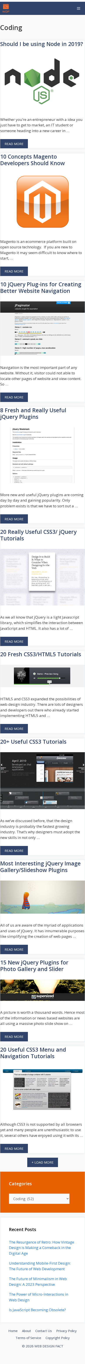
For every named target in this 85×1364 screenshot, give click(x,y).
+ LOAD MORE (43, 1162)
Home (13, 1331)
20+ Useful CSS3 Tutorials (33, 741)
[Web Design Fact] (7, 8)
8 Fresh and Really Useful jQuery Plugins (33, 413)
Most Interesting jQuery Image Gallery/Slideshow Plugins (40, 867)
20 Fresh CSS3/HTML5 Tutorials (40, 654)
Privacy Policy (66, 1331)
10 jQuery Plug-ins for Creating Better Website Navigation (40, 287)
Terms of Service (28, 1338)
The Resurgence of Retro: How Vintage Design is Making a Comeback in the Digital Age (41, 1248)
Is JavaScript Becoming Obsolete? (37, 1309)
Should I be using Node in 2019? (41, 44)
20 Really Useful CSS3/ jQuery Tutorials (38, 535)
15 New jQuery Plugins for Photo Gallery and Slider (34, 966)
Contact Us (43, 1331)
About (26, 1331)
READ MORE (14, 144)
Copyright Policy (58, 1338)
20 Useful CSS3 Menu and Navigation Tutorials (33, 1053)
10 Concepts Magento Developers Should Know (32, 160)
